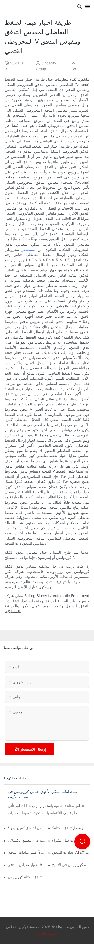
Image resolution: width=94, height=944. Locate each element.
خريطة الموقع (45, 933)
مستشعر (28, 249)
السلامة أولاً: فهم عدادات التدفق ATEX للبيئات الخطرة (27, 852)
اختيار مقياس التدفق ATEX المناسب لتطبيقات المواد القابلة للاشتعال (27, 864)
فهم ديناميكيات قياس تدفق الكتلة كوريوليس (27, 877)
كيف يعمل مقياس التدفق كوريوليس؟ (27, 828)
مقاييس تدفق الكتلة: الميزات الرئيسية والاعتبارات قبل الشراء (71, 840)
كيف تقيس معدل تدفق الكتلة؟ (71, 828)
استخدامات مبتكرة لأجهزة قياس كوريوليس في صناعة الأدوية (43, 794)
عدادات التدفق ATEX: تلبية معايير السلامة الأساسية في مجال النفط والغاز (71, 852)
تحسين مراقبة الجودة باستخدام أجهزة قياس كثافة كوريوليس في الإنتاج (71, 864)
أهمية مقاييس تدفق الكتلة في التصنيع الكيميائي (27, 840)
